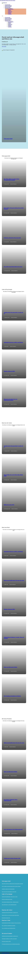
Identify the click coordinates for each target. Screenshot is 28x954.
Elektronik (9, 9)
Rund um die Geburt (8, 6)
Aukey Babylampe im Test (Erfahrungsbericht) (13, 829)
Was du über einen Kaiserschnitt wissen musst (13, 266)
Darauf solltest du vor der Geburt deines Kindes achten (10, 915)
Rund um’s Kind (7, 7)
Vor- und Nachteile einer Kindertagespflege (8, 928)
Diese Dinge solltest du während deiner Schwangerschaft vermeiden (11, 179)
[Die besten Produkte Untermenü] (12, 8)
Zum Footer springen (11, 0)
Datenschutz (7, 952)
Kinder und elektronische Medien (10, 667)
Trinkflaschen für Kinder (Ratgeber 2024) (12, 858)
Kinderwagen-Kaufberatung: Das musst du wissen (14, 580)
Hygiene (9, 10)
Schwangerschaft (7, 4)
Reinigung (9, 12)
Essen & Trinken (10, 21)
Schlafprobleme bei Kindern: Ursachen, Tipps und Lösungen (11, 922)
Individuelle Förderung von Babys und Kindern (13, 342)
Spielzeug (9, 13)
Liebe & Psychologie (8, 5)
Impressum (3, 952)
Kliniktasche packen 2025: (9, 504)
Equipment (10, 14)
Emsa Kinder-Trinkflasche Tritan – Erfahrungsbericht (11, 800)
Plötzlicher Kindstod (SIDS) (9, 371)
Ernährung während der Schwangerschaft (12, 237)
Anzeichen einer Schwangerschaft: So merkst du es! (10, 912)
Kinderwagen (10, 11)
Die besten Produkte (8, 20)
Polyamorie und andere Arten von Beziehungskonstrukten (10, 400)
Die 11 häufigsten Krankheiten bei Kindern (12, 696)
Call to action (4, 46)
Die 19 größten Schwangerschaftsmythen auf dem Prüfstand (11, 886)
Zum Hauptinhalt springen (4, 0)
